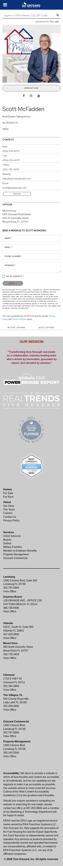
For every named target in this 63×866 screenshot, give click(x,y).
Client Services (12, 536)
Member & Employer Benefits (20, 550)
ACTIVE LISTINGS (16, 327)
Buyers (7, 539)
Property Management (16, 554)
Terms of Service (19, 319)
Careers (7, 513)
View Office (9, 591)
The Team (9, 509)
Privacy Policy (11, 520)
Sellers (7, 543)
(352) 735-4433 (10, 169)
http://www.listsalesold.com (16, 178)
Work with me (31, 88)
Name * (8, 238)
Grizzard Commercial (15, 558)
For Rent (8, 496)
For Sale (8, 493)
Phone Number (13, 256)
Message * (10, 265)
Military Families (12, 547)
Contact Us (9, 516)
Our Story (8, 505)
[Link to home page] (31, 5)
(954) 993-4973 (11, 151)
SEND (12, 283)
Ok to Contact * (15, 276)
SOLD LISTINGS (46, 327)
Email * (8, 247)
